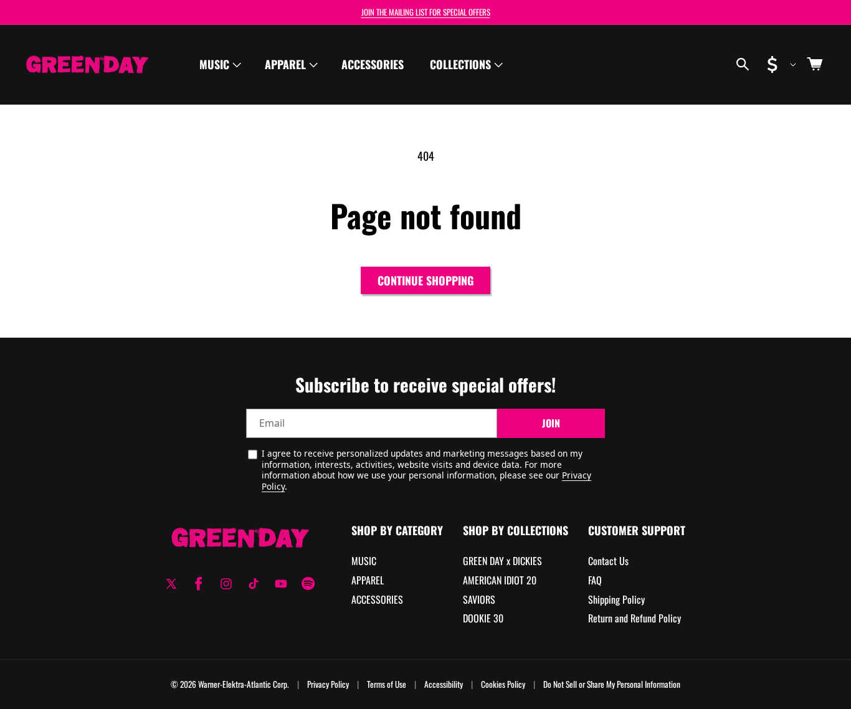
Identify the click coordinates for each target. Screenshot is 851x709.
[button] (219, 64)
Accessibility (443, 684)
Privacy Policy (328, 684)
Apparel (285, 64)
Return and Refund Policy (634, 618)
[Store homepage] (240, 537)
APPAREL (367, 580)
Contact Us (608, 560)
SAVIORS (479, 599)
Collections (460, 64)
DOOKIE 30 (483, 618)
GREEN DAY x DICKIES (502, 560)
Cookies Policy (503, 684)
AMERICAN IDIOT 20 (499, 580)
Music (214, 64)
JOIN (551, 423)
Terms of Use (386, 684)
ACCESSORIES (377, 599)
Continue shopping (425, 280)
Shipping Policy (616, 599)
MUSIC (363, 560)
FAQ (595, 580)
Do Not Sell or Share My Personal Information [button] (611, 684)
